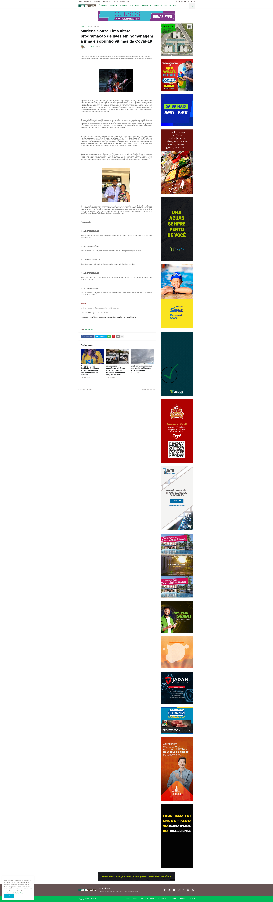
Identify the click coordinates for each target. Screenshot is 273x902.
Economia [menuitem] (134, 6)
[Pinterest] (113, 336)
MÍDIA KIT (183, 899)
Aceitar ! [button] (9, 896)
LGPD (152, 899)
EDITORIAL (173, 899)
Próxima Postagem (148, 389)
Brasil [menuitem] (112, 6)
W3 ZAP (192, 899)
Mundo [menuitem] (123, 6)
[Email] (118, 336)
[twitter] (179, 1)
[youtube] (185, 1)
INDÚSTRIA (97, 1)
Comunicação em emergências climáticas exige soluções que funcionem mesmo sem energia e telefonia (115, 370)
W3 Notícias (95, 899)
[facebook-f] (176, 1)
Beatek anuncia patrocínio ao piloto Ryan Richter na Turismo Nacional (141, 368)
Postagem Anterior (86, 389)
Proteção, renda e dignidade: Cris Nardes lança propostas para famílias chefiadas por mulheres (90, 370)
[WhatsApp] (109, 336)
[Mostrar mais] (122, 336)
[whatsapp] (188, 1)
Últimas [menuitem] (102, 6)
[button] (186, 6)
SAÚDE (115, 1)
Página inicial (85, 26)
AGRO (80, 1)
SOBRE (135, 899)
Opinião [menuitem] (157, 6)
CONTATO (144, 899)
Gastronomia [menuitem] (170, 6)
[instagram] (182, 1)
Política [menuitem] (145, 6)
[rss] (194, 1)
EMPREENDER (124, 1)
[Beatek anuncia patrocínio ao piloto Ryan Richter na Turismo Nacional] (142, 356)
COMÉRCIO (87, 1)
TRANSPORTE (107, 1)
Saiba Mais (19, 893)
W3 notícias (95, 26)
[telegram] (191, 1)
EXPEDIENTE (161, 899)
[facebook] (164, 890)
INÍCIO (128, 899)
